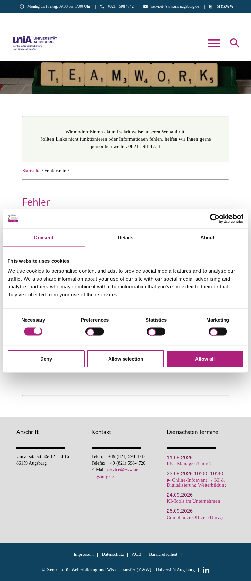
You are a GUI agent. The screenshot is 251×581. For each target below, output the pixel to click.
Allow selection (125, 359)
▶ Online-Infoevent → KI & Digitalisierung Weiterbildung (197, 482)
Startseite (31, 170)
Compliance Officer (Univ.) (195, 517)
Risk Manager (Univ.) (189, 463)
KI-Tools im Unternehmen (193, 501)
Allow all (205, 359)
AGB (136, 554)
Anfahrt (227, 18)
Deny (46, 359)
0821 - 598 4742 (121, 6)
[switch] (94, 332)
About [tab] (207, 237)
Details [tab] (126, 237)
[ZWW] (35, 43)
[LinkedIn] (206, 569)
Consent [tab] (43, 237)
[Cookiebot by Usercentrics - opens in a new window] (214, 218)
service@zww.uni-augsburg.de (175, 6)
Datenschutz (113, 554)
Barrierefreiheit (163, 554)
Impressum (84, 554)
